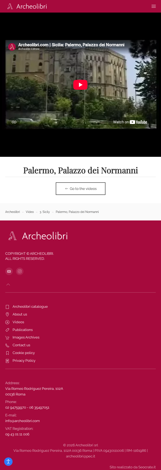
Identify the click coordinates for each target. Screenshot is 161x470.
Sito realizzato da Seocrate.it (133, 467)
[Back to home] (26, 6)
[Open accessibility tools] (8, 461)
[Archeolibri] (36, 235)
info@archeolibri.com (22, 421)
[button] (154, 6)
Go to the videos (83, 189)
